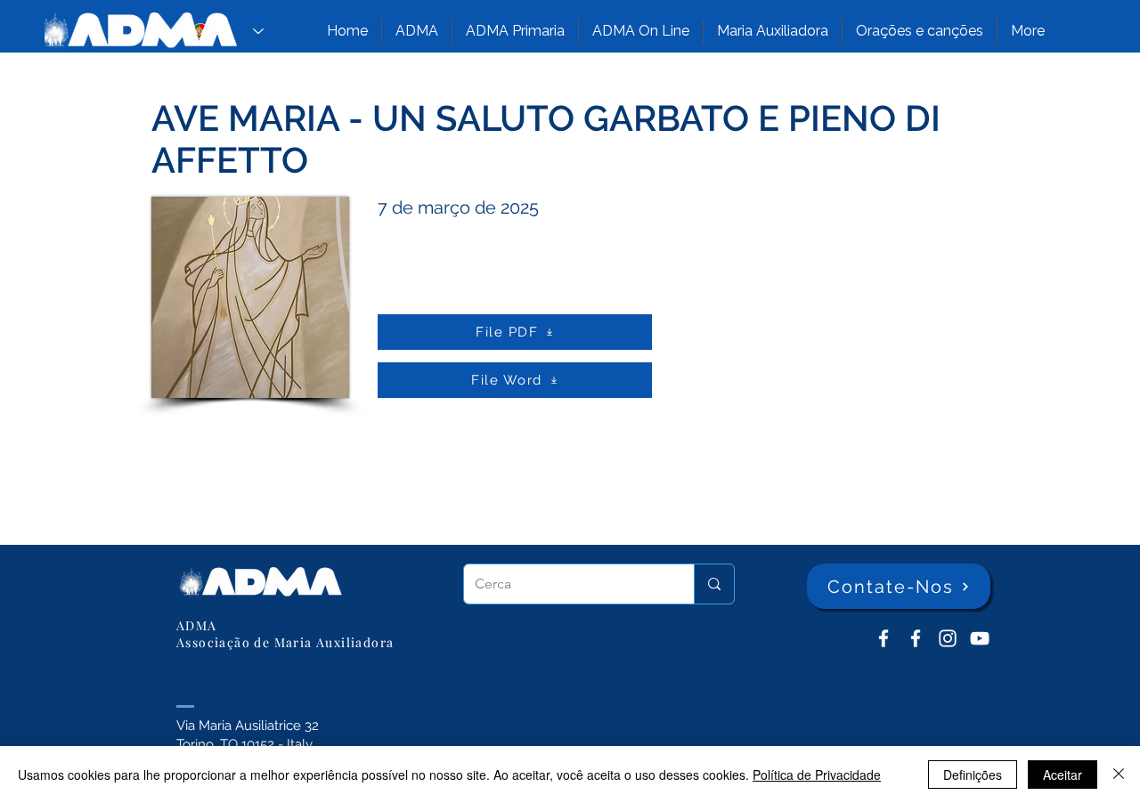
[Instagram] (947, 638)
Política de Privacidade (817, 774)
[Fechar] (1118, 774)
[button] (417, 31)
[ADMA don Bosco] (883, 638)
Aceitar (1062, 774)
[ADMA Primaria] (915, 638)
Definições (972, 774)
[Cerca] (714, 584)
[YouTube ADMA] (979, 638)
